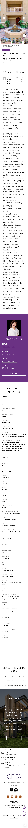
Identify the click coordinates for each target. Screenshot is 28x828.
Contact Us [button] (14, 738)
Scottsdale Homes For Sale (14, 681)
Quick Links (14, 818)
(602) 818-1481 (8, 354)
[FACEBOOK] (7, 796)
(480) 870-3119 (9, 759)
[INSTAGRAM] (12, 796)
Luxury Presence (14, 807)
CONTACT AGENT (14, 373)
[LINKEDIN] (16, 796)
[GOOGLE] (20, 796)
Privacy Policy (21, 815)
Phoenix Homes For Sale (14, 676)
